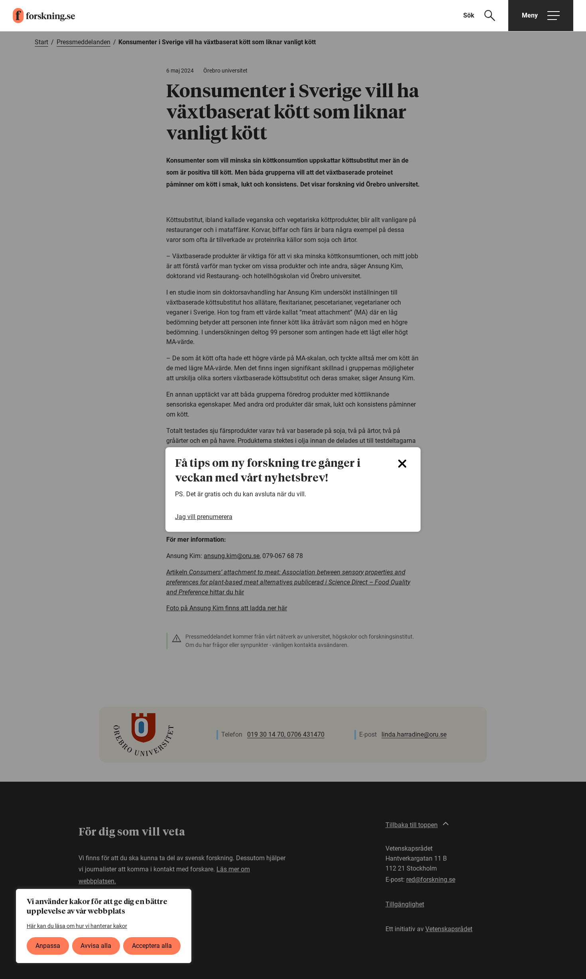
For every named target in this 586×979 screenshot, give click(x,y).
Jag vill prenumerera (203, 517)
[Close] (402, 463)
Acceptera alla (152, 946)
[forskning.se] (37, 15)
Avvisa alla (96, 946)
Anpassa (47, 946)
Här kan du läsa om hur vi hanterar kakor (77, 926)
